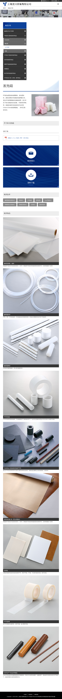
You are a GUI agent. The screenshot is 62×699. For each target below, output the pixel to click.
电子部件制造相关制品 (10, 73)
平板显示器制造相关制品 (10, 35)
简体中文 (45, 0)
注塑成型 (29, 200)
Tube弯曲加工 (48, 200)
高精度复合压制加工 (10, 204)
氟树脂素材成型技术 (10, 200)
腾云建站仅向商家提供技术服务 (44, 696)
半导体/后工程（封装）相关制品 (12, 77)
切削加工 (21, 200)
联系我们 (30, 694)
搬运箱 (6, 43)
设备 (6, 51)
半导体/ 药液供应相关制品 (10, 55)
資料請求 (36, 694)
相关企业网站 (54, 0)
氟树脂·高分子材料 (9, 31)
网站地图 (53, 696)
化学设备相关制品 (8, 59)
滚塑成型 (38, 200)
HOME (25, 694)
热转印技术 (42, 204)
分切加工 (33, 204)
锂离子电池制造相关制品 (10, 64)
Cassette (7, 39)
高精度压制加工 (23, 204)
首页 (4, 8)
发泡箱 (7, 47)
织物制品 (6, 68)
